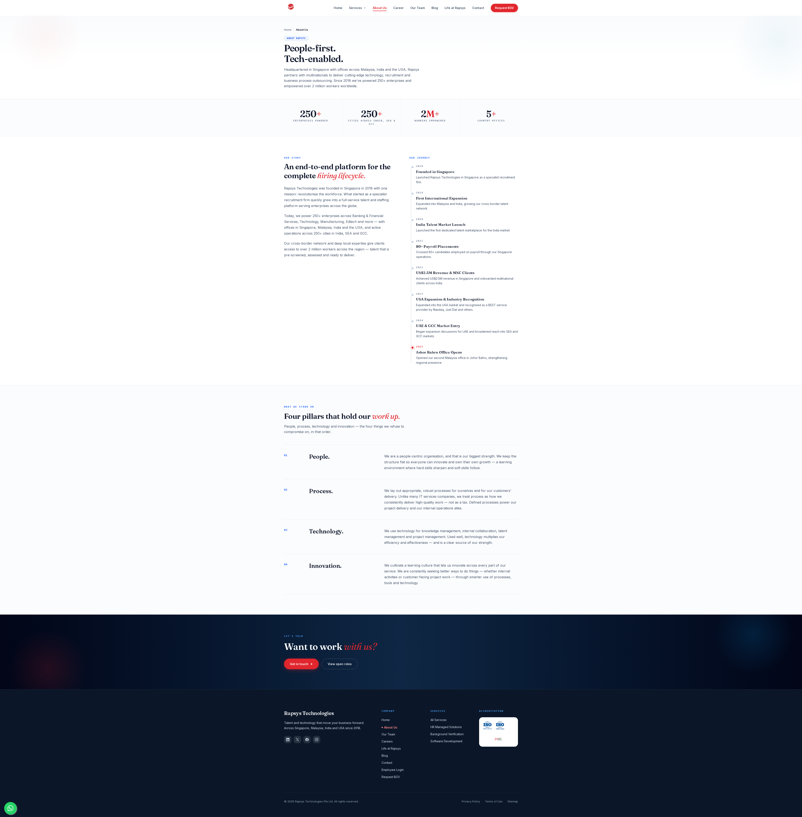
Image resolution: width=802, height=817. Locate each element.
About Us (380, 8)
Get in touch (299, 664)
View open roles (340, 664)
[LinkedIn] (288, 739)
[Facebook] (307, 739)
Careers (387, 741)
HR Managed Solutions (446, 727)
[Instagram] (316, 739)
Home (338, 8)
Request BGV (504, 8)
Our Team (417, 8)
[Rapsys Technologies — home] (291, 8)
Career (398, 8)
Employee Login (393, 770)
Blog (434, 8)
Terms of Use (494, 801)
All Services (438, 720)
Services (355, 8)
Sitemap (513, 801)
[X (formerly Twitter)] (297, 739)
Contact (478, 8)
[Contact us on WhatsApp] (10, 808)
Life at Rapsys (455, 8)
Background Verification (447, 734)
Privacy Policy (471, 801)
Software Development (446, 741)
